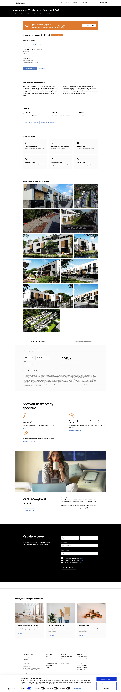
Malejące (36, 370)
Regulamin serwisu (65, 663)
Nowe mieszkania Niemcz (82, 667)
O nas (61, 2)
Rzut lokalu (43, 68)
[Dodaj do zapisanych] (50, 68)
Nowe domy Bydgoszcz (82, 663)
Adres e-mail (64, 542)
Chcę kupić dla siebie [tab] (38, 341)
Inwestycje (67, 2)
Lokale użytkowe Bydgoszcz (83, 665)
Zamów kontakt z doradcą (70, 362)
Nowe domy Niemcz (81, 669)
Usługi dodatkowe (50, 665)
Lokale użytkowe (83, 2)
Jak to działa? (29, 510)
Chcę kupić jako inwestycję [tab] (83, 341)
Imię (62, 535)
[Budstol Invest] (20, 3)
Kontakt (91, 2)
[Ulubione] (96, 2)
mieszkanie (92, 498)
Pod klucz (75, 2)
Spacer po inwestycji (48, 122)
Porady (47, 658)
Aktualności (48, 661)
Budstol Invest (66, 498)
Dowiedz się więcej (29, 428)
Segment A (48, 10)
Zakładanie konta (65, 661)
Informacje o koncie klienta (66, 656)
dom (62, 499)
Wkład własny (27, 355)
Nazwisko (82, 535)
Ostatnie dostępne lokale (82, 656)
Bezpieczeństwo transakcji (51, 663)
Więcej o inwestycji (31, 122)
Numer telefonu (65, 550)
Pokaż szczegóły (77, 688)
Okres (25, 361)
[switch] (43, 688)
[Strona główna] (16, 13)
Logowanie (63, 658)
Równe (27, 370)
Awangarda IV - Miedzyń (28, 10)
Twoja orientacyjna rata (67, 355)
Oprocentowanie (28, 368)
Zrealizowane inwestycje (82, 658)
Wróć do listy (31, 68)
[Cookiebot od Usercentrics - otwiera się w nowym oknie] (12, 689)
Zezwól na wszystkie (106, 679)
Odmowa (106, 688)
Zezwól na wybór (106, 683)
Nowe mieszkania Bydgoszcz (83, 660)
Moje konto (103, 2)
